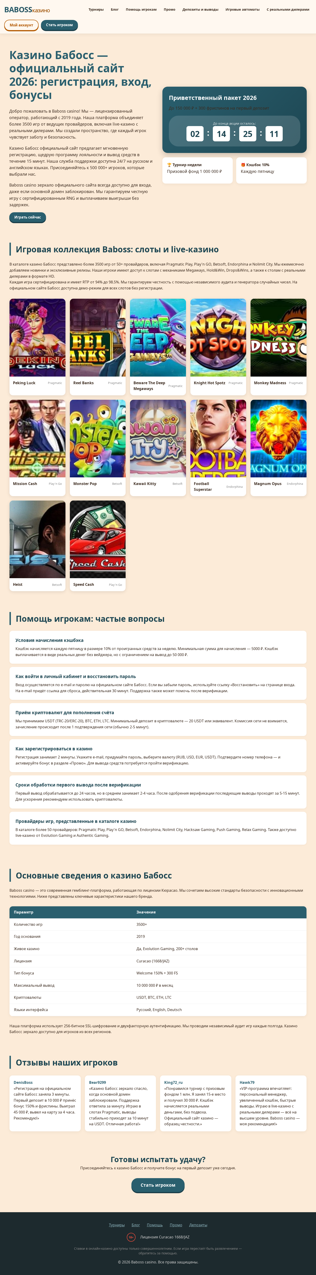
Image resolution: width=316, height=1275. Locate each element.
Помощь (155, 1224)
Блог (115, 9)
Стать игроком (59, 24)
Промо (169, 9)
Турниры (96, 9)
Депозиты (198, 1224)
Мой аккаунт (21, 25)
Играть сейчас (27, 217)
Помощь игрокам (141, 9)
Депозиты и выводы (200, 9)
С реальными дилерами (288, 9)
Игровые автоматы (243, 9)
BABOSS (27, 9)
